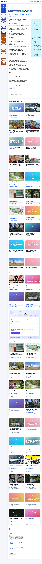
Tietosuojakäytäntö (13, 16)
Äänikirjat (4, 23)
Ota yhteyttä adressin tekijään (15, 94)
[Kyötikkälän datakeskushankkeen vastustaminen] (16, 265)
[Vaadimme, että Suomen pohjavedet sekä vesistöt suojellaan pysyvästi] (32, 145)
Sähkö (3, 13)
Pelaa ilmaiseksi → (4, 60)
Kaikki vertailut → (3, 30)
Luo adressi (16, 333)
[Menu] (40, 1)
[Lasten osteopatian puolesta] (32, 265)
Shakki (3, 45)
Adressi (10, 14)
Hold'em (3, 57)
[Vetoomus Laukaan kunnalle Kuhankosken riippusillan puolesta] (32, 300)
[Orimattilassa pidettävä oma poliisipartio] (32, 111)
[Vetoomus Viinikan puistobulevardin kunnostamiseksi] (32, 197)
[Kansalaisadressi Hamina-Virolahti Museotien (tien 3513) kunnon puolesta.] (16, 180)
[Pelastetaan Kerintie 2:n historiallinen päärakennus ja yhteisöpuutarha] (16, 231)
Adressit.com (4, 1)
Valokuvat (4, 27)
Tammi (3, 55)
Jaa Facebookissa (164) (15, 11)
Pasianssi (3, 44)
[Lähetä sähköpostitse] (28, 11)
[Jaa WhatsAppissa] (22, 11)
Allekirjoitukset (19, 14)
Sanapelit (3, 50)
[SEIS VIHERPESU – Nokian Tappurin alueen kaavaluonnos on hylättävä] (16, 214)
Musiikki (3, 21)
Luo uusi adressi (34, 1)
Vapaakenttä (4, 48)
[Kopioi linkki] (31, 11)
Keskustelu (29, 14)
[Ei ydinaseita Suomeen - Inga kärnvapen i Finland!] (32, 231)
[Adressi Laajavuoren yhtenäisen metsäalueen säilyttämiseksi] (16, 300)
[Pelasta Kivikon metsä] (32, 213)
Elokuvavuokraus (4, 25)
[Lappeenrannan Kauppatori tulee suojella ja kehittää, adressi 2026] (32, 180)
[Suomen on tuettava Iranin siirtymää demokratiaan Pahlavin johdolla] (16, 162)
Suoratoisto (4, 18)
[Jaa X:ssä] (25, 11)
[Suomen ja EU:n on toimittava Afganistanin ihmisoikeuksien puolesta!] (16, 283)
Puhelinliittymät (4, 16)
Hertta (3, 52)
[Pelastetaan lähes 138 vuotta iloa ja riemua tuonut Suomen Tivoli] (32, 128)
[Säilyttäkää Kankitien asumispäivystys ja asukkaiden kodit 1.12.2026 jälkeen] (16, 197)
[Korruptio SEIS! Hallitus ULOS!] (16, 144)
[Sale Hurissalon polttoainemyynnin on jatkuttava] (16, 128)
